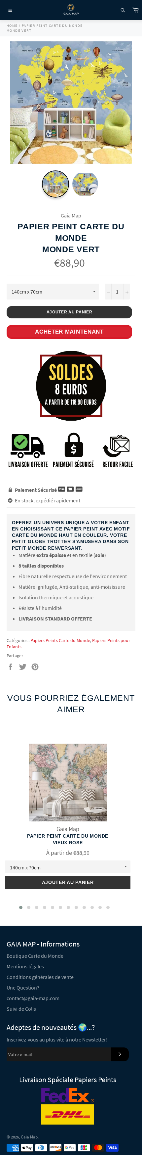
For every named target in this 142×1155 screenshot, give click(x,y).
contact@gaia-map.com (33, 998)
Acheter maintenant (69, 332)
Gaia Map (29, 1136)
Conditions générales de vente (40, 977)
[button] (21, 907)
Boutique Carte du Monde (35, 955)
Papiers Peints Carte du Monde (60, 640)
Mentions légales (25, 966)
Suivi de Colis (21, 1008)
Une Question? (23, 987)
